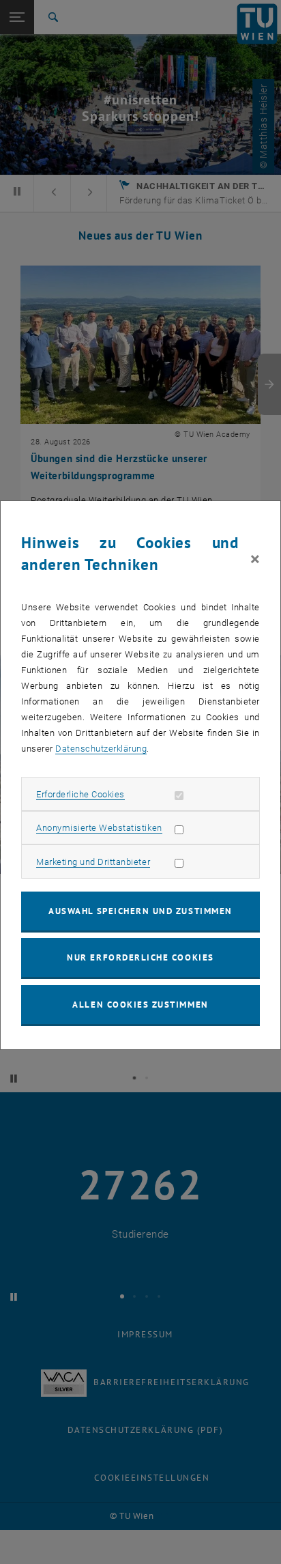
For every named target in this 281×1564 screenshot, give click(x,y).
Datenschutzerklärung (101, 748)
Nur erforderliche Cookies (140, 957)
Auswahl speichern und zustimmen (140, 911)
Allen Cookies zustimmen (140, 1004)
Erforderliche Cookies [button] (80, 794)
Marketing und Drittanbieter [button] (93, 862)
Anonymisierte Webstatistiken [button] (99, 828)
